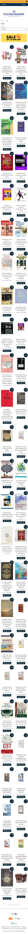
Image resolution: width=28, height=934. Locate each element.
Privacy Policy (14, 931)
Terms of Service (7, 931)
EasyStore (24, 928)
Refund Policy (22, 931)
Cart (25, 4)
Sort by (2, 26)
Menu (5, 4)
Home (2, 20)
